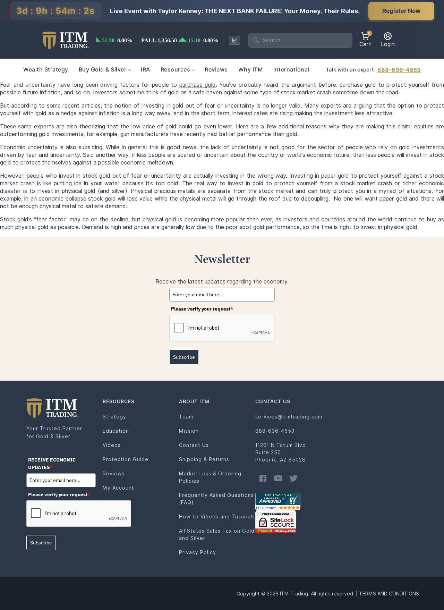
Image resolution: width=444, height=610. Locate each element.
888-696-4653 (399, 70)
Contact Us (194, 445)
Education (116, 431)
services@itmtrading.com (288, 417)
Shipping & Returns (204, 459)
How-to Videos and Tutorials (217, 516)
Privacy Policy (197, 552)
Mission (189, 431)
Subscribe (184, 357)
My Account (118, 488)
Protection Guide (125, 459)
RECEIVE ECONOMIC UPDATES (52, 464)
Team (186, 417)
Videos (112, 445)
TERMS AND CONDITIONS (389, 593)
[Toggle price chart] (234, 40)
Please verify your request (202, 309)
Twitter (293, 478)
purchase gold (197, 85)
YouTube (278, 478)
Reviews (114, 473)
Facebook (263, 478)
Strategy (114, 417)
